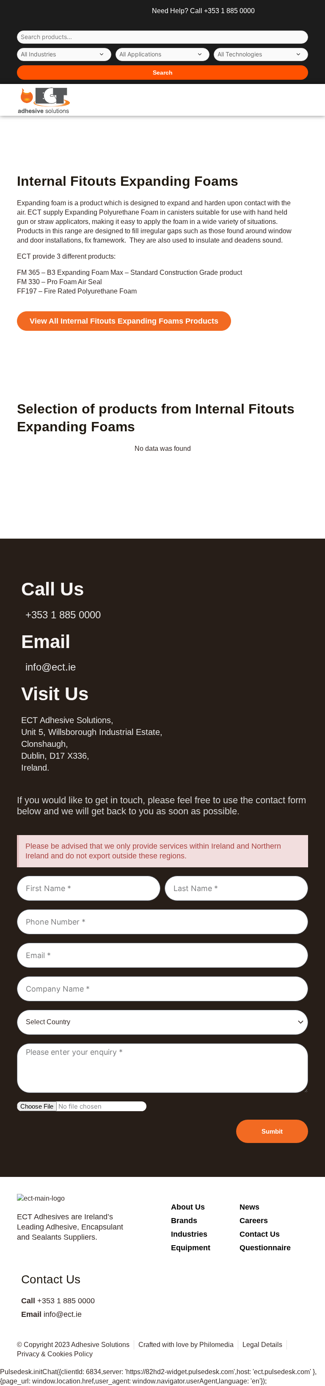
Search (163, 72)
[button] (293, 100)
